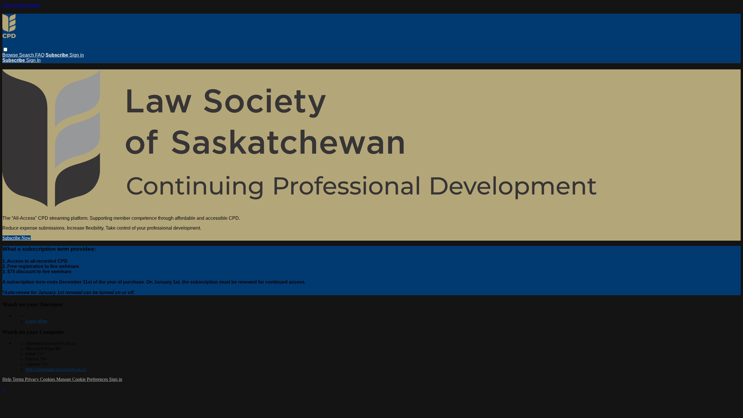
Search (27, 55)
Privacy (32, 379)
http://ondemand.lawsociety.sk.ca (56, 369)
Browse (10, 55)
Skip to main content (21, 4)
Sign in (76, 55)
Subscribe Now (16, 237)
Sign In (33, 60)
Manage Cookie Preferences (82, 379)
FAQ (39, 55)
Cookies (48, 379)
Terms (18, 379)
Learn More (36, 320)
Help (7, 379)
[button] (5, 49)
